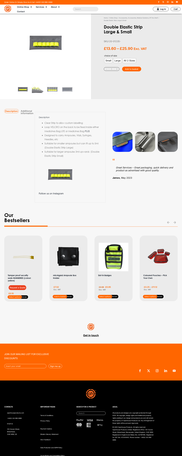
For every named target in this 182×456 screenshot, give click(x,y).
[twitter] (163, 2)
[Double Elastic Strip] (45, 52)
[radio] (108, 60)
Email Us (10, 424)
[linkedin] (172, 2)
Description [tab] (11, 111)
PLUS (87, 131)
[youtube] (177, 2)
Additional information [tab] (27, 112)
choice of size (110, 55)
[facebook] (159, 2)
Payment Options (46, 429)
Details (24, 297)
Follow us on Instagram (51, 193)
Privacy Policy (45, 421)
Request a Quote (17, 287)
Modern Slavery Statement (49, 434)
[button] (168, 222)
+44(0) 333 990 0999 (14, 418)
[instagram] (168, 2)
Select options (14, 297)
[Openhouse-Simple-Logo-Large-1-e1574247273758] (8, 6)
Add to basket (131, 69)
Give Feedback (45, 439)
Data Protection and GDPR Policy (51, 447)
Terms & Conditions (46, 415)
